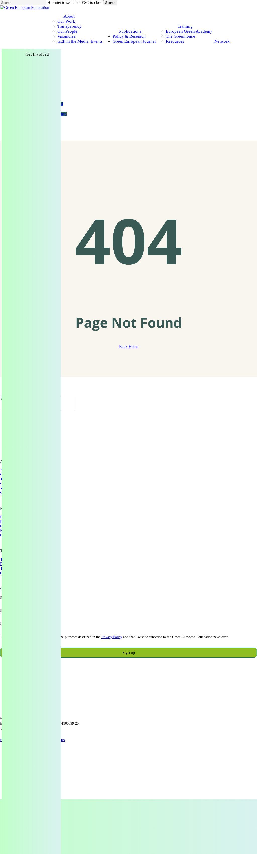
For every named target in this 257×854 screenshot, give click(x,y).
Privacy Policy (111, 637)
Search (110, 3)
